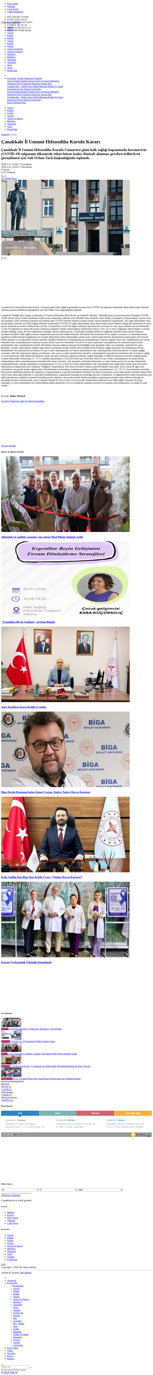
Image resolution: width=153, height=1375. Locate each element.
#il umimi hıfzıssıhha (34, 401)
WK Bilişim (25, 1272)
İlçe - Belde (21, 86)
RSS (24, 102)
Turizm (26, 89)
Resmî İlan (12, 70)
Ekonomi (11, 89)
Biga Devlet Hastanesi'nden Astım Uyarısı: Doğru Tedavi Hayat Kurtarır (45, 792)
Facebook (11, 78)
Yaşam (10, 41)
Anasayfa (5, 134)
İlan (49, 83)
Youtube (38, 78)
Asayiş (10, 27)
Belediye (11, 54)
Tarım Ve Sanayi (15, 49)
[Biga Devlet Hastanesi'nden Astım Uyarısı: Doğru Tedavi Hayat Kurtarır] (65, 786)
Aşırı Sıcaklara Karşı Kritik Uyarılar (23, 707)
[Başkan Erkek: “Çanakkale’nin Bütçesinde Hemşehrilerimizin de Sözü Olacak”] (11, 1063)
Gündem (11, 86)
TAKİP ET (6, 1089)
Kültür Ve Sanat (55, 86)
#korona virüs (17, 401)
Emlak (10, 35)
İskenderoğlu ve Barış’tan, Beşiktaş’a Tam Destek (35, 1029)
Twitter (20, 78)
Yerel (9, 65)
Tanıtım (25, 83)
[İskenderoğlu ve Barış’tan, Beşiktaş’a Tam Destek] (11, 1026)
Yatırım (43, 83)
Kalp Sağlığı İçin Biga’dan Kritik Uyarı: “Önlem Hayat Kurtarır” (41, 877)
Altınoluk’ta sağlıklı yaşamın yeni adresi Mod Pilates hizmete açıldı (42, 537)
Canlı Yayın (12, 9)
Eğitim (10, 30)
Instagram (29, 78)
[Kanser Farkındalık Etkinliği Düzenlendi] (65, 956)
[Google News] (9, 178)
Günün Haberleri (15, 11)
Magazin (43, 86)
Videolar (11, 6)
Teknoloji (11, 59)
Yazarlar (11, 1353)
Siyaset (19, 89)
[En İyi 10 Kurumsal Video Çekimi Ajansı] (11, 1038)
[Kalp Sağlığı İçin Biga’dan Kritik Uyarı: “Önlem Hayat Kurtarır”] (65, 871)
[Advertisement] (76, 283)
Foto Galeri (12, 3)
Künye (10, 102)
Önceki (4, 446)
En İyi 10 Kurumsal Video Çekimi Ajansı (32, 1041)
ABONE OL (7, 1100)
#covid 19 (6, 401)
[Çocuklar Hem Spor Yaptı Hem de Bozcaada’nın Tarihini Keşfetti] (11, 1076)
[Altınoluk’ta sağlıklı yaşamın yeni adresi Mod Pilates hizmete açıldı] (65, 531)
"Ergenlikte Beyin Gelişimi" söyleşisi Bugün (28, 622)
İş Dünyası (34, 83)
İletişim (17, 102)
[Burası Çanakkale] (10, 22)
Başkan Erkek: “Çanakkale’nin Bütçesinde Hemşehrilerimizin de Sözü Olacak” (50, 1066)
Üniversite (35, 89)
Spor (29, 86)
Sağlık (35, 86)
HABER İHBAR (9, 1372)
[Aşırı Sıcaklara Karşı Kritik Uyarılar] (65, 701)
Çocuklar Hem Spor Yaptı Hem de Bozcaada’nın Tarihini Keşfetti (47, 1078)
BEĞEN (5, 1084)
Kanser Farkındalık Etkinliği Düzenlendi (26, 962)
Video (10, 1350)
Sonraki (12, 446)
